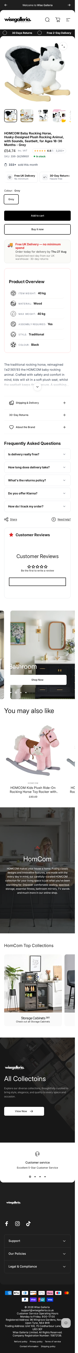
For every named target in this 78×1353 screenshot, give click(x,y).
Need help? (64, 519)
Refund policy (20, 1341)
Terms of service (53, 1341)
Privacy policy (36, 1341)
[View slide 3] (39, 1176)
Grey (11, 199)
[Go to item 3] (43, 115)
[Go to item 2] (26, 115)
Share (13, 519)
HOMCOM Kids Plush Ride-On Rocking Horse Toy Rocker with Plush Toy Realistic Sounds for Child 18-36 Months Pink (33, 790)
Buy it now (37, 229)
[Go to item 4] (59, 115)
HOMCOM (33, 783)
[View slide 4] (44, 1176)
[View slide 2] (34, 1176)
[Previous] (5, 5)
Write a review (37, 582)
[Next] (69, 5)
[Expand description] (37, 387)
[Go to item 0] (10, 115)
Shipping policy (48, 1346)
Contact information (29, 1346)
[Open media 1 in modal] (63, 46)
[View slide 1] (29, 1176)
